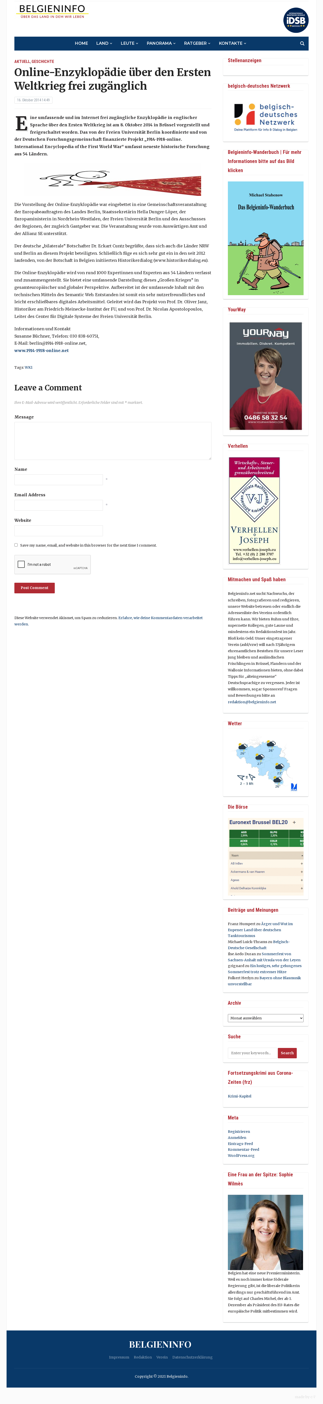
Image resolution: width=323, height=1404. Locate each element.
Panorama (159, 43)
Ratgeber (195, 43)
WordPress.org (241, 1155)
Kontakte (231, 43)
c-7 (312, 1397)
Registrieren (239, 1131)
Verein (162, 1357)
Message (24, 416)
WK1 (29, 367)
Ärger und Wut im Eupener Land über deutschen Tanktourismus (260, 930)
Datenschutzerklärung (192, 1357)
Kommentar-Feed (243, 1149)
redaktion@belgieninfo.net (252, 702)
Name (20, 469)
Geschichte (43, 61)
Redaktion (143, 1357)
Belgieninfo (160, 1344)
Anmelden (237, 1137)
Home (81, 43)
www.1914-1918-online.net (41, 350)
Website (22, 520)
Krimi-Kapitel (239, 1096)
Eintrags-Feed (240, 1143)
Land (102, 43)
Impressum (119, 1357)
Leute (127, 43)
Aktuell (22, 61)
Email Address (29, 494)
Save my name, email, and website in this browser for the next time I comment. (88, 545)
